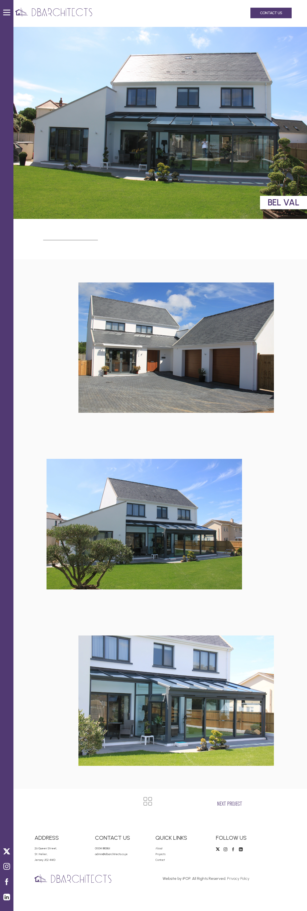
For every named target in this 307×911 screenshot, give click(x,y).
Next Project (229, 803)
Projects (160, 854)
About (159, 848)
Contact (160, 860)
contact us (271, 13)
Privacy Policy (238, 878)
